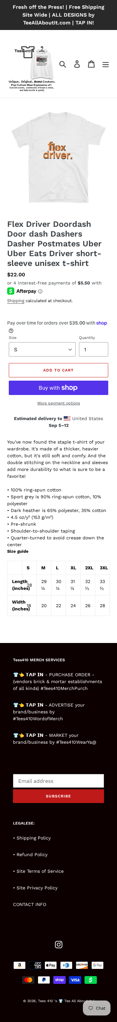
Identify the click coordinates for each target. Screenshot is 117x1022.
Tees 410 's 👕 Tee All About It (65, 1001)
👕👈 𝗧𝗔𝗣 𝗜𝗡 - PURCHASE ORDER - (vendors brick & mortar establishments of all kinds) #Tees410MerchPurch (57, 681)
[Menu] (105, 64)
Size (13, 337)
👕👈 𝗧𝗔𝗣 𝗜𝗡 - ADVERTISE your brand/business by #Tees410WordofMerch (49, 711)
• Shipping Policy (32, 837)
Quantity (87, 337)
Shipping (15, 300)
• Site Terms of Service (38, 871)
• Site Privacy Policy (35, 887)
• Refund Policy (30, 854)
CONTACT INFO (29, 904)
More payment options (58, 403)
